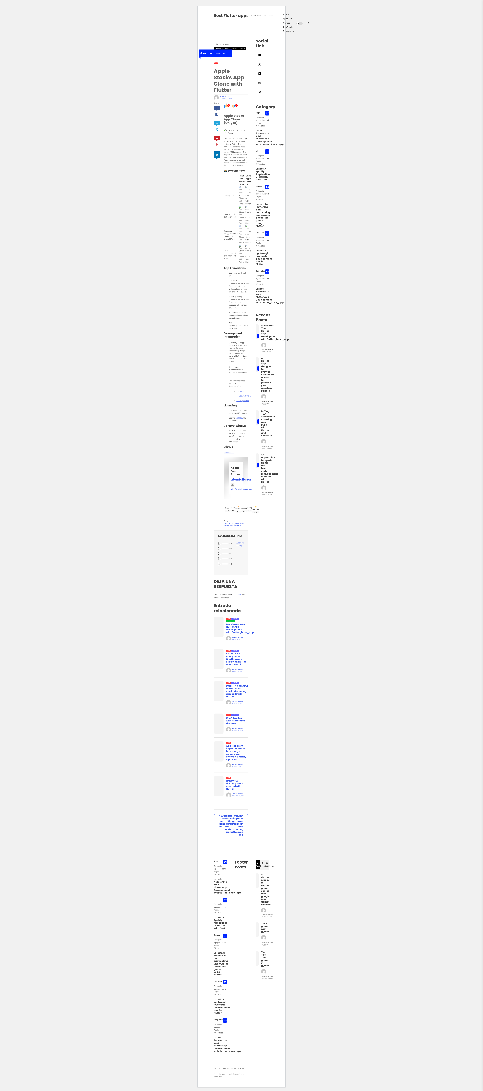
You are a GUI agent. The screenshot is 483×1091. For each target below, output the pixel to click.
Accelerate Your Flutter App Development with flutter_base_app (240, 628)
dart (242, 523)
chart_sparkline (242, 401)
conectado (236, 594)
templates (237, 525)
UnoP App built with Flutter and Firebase (235, 720)
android (227, 523)
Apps (285, 19)
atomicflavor (225, 96)
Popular (258, 866)
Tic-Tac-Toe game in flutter (265, 959)
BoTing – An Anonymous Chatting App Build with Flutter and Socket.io (236, 659)
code (237, 523)
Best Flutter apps (231, 15)
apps (232, 523)
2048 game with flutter (265, 927)
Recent (262, 866)
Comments (267, 866)
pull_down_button (243, 396)
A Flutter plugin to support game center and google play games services (266, 889)
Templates (288, 31)
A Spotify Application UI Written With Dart (263, 174)
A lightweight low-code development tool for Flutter (264, 257)
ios (231, 525)
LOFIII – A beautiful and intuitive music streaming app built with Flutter (237, 691)
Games (286, 23)
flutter (227, 525)
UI (291, 19)
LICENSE (239, 418)
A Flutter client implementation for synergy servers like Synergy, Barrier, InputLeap (236, 752)
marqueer (240, 391)
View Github (229, 453)
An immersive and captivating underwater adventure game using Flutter (263, 215)
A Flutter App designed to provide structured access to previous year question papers (267, 374)
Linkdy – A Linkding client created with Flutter (234, 784)
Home (286, 15)
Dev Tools (288, 27)
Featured (235, 618)
